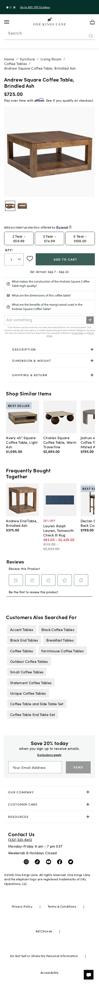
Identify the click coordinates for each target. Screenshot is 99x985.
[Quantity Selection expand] (20, 259)
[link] (49, 349)
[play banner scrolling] (14, 7)
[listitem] (21, 629)
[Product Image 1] (22, 206)
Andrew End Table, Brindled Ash (21, 523)
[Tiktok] (38, 861)
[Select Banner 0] (7, 7)
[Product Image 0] (10, 206)
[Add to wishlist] (30, 259)
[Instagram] (27, 861)
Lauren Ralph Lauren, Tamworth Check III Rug (58, 530)
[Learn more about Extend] (70, 227)
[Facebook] (60, 861)
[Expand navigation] (10, 21)
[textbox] (14, 259)
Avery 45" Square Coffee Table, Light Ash (22, 442)
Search (15, 33)
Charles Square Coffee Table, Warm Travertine (59, 442)
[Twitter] (71, 861)
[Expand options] (91, 349)
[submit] (91, 36)
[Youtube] (49, 861)
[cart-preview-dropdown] (92, 22)
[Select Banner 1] (10, 7)
